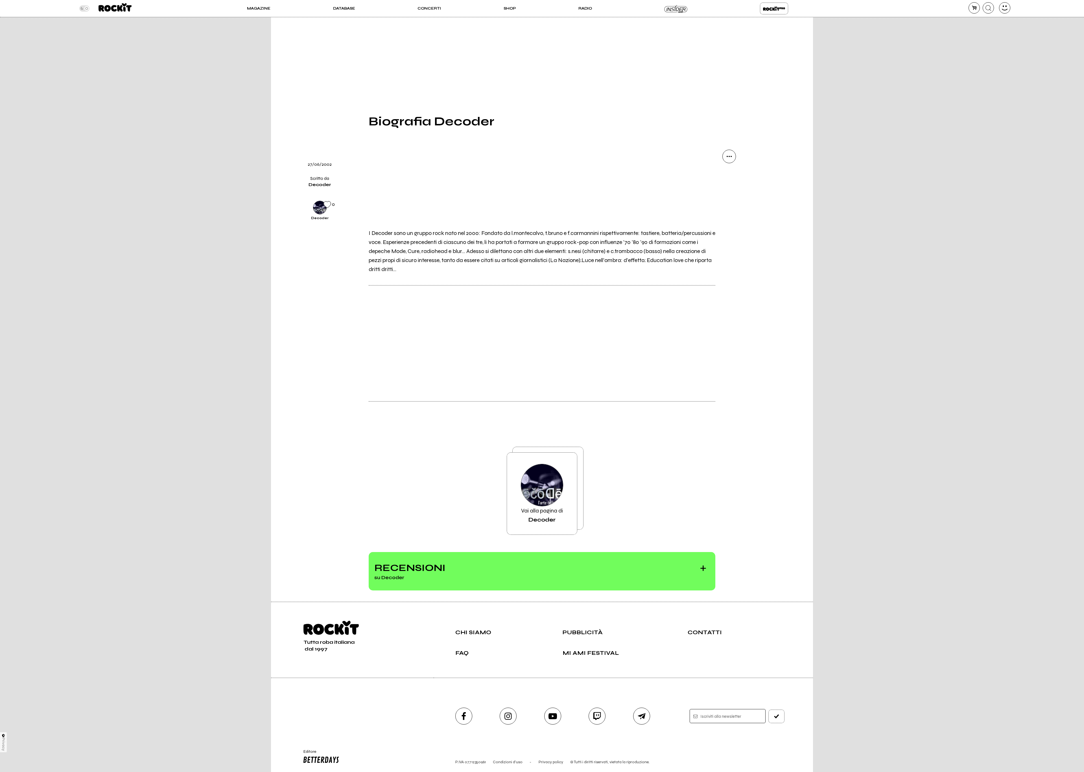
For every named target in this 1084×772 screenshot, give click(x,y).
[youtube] (552, 716)
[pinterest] (729, 271)
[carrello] (974, 8)
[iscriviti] (776, 716)
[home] (115, 8)
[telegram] (641, 716)
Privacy (3, 744)
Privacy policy (551, 762)
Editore (307, 753)
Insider (676, 8)
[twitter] (729, 214)
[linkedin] (729, 252)
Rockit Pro (774, 8)
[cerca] (988, 8)
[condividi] (729, 156)
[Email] (729, 175)
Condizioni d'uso (508, 762)
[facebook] (729, 233)
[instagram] (508, 716)
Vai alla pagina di (542, 515)
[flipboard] (729, 195)
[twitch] (597, 716)
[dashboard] (1004, 8)
